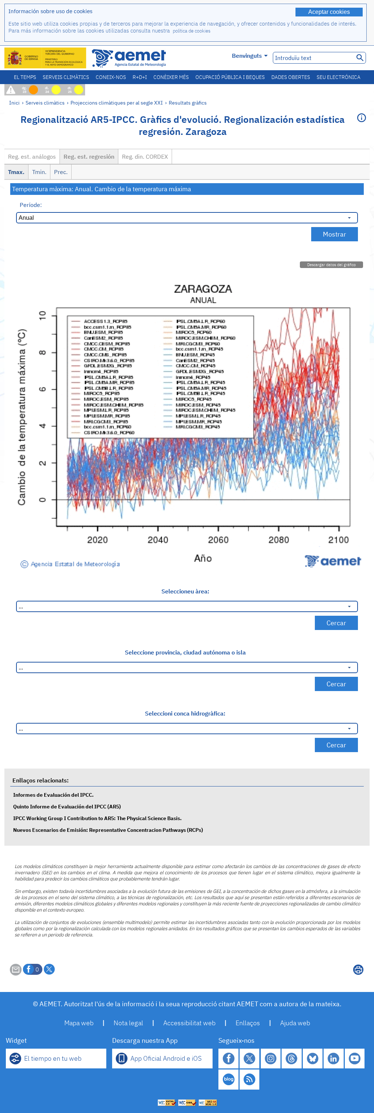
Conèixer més (171, 77)
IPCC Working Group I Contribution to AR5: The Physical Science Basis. (97, 818)
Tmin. (39, 172)
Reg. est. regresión (89, 156)
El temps (25, 77)
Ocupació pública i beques (230, 77)
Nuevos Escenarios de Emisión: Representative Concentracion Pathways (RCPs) (108, 829)
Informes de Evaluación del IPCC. (53, 794)
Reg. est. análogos (32, 156)
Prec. (61, 172)
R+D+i (140, 77)
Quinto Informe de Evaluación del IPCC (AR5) (67, 806)
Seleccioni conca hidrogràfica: (185, 713)
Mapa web (79, 1023)
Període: (31, 204)
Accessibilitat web (189, 1023)
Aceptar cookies (329, 12)
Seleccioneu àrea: (185, 591)
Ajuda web (295, 1023)
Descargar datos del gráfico (331, 264)
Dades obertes (290, 77)
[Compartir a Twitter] (49, 969)
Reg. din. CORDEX (145, 156)
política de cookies (191, 31)
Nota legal (128, 1023)
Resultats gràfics (188, 102)
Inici (14, 102)
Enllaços (248, 1023)
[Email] (16, 973)
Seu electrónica (338, 77)
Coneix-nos (111, 77)
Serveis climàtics (66, 77)
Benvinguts (247, 55)
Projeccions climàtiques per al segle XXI (116, 102)
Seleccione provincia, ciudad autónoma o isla (185, 652)
